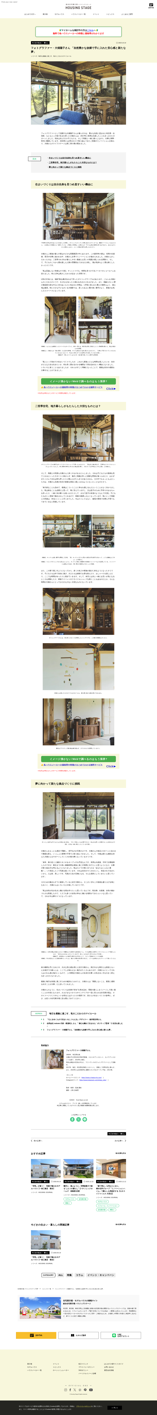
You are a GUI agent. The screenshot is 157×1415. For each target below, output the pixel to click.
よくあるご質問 (127, 14)
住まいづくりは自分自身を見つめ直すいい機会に (70, 158)
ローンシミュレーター (61, 1370)
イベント (96, 14)
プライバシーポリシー (86, 1367)
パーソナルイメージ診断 (87, 1373)
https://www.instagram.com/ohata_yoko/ (92, 1080)
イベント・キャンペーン (100, 1275)
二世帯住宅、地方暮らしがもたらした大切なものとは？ (73, 162)
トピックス (110, 14)
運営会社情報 (109, 1370)
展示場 (45, 14)
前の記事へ (38, 1141)
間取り (67, 1203)
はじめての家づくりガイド (113, 1364)
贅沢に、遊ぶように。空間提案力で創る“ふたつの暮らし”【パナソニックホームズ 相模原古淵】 (78, 1188)
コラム (79, 1275)
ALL (60, 1275)
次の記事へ (119, 1141)
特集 (69, 1275)
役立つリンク (83, 1364)
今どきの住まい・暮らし (40, 43)
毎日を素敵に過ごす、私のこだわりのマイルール (54, 56)
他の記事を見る (121, 1153)
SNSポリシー (83, 1370)
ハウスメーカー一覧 (78, 14)
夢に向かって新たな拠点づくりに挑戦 (65, 167)
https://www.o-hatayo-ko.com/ (92, 1077)
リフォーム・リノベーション (107, 1206)
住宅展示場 (82, 1199)
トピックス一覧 (46, 1289)
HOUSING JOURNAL (45, 1192)
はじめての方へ (30, 14)
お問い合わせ (109, 1367)
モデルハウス (59, 14)
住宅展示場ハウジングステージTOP (28, 1289)
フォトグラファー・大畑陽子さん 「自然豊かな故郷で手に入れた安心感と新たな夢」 (79, 1289)
